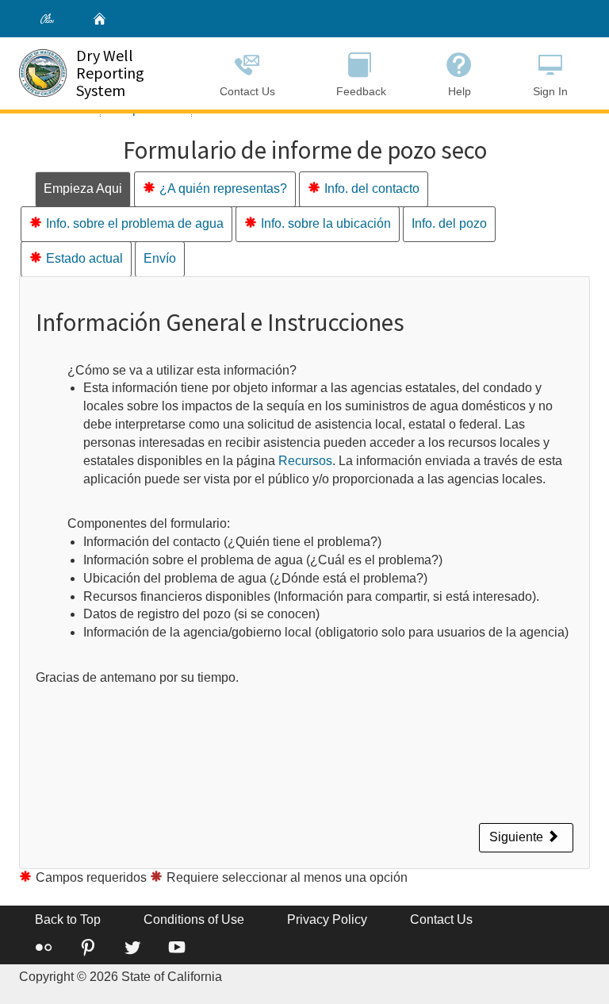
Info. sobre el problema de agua (135, 223)
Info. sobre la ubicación (326, 223)
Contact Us (247, 91)
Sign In (550, 91)
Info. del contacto (371, 188)
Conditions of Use (194, 919)
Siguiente (517, 837)
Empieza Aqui (83, 188)
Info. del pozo (449, 223)
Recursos (305, 460)
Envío (160, 258)
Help (459, 91)
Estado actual (84, 258)
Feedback (361, 91)
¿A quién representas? (223, 188)
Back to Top (68, 919)
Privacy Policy (327, 919)
